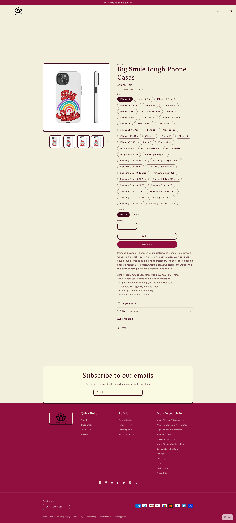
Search (84, 420)
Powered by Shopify (62, 517)
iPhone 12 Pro (165, 124)
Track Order (86, 425)
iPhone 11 (150, 130)
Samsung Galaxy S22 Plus (161, 167)
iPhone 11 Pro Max (129, 136)
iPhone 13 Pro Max (171, 118)
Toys (159, 463)
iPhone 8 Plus (165, 142)
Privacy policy (91, 517)
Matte (136, 214)
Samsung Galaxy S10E (131, 204)
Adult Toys (161, 459)
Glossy (123, 214)
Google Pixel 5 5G (129, 154)
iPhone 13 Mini (127, 118)
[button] (6, 11)
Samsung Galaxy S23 (155, 154)
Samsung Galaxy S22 (130, 167)
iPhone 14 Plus (127, 111)
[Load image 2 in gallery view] (69, 141)
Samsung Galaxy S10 (161, 198)
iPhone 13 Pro (148, 118)
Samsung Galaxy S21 (163, 173)
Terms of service (105, 517)
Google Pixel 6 (173, 148)
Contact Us (86, 430)
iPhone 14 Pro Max (151, 111)
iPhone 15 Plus (164, 99)
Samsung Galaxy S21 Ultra (166, 179)
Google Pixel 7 (127, 148)
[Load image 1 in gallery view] (56, 141)
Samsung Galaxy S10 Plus (162, 204)
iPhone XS (183, 136)
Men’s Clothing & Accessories (170, 420)
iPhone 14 (150, 105)
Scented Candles (165, 434)
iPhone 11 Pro (168, 130)
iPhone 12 (125, 124)
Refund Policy (125, 425)
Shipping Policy (126, 430)
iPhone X (149, 136)
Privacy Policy (125, 420)
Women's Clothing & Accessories (172, 425)
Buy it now (147, 244)
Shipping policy (120, 517)
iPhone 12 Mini (144, 124)
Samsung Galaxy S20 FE (132, 198)
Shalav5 (52, 517)
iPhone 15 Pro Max (129, 105)
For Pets (161, 454)
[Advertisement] (118, 38)
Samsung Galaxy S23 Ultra (166, 161)
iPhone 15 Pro (144, 99)
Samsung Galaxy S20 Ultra (162, 191)
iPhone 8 (147, 142)
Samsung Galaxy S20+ (131, 191)
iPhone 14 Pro (169, 105)
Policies (84, 434)
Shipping (121, 89)
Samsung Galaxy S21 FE (132, 185)
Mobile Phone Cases (166, 439)
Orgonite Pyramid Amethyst (169, 430)
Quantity (120, 221)
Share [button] (123, 328)
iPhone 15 (125, 99)
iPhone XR (166, 136)
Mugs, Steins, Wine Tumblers (170, 444)
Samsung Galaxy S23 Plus (133, 161)
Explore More (163, 468)
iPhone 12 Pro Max (129, 130)
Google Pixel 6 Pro (150, 148)
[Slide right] (107, 142)
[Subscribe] (139, 392)
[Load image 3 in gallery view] (83, 141)
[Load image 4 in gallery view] (97, 141)
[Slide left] (46, 142)
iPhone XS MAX (128, 142)
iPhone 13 (171, 111)
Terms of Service (126, 434)
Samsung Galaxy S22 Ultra (133, 173)
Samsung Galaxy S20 (161, 185)
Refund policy (78, 517)
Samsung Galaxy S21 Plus (133, 179)
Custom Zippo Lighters (167, 449)
